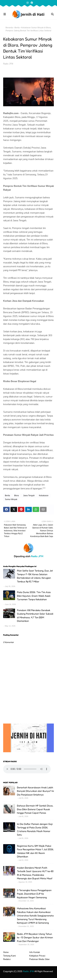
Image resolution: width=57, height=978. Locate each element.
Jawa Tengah (29, 495)
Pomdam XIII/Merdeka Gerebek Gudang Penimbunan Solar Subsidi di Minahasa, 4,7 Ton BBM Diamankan (35, 616)
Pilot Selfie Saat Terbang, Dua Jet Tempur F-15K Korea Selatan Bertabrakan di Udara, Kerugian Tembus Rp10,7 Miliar (35, 576)
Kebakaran (43, 495)
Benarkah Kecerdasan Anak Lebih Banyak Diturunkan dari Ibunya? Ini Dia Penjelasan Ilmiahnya (35, 791)
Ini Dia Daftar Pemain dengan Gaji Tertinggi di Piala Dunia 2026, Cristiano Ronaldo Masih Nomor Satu (35, 829)
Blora (16, 495)
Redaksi (7, 959)
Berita (17, 27)
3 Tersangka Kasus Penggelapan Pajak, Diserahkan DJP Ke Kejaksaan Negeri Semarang (34, 894)
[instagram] (27, 2)
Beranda (9, 27)
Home (6, 952)
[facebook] (31, 2)
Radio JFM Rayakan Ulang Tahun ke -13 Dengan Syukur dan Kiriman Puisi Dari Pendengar (35, 937)
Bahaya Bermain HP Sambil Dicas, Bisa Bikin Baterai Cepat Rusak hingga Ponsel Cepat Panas (35, 809)
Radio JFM (8, 64)
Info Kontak (34, 952)
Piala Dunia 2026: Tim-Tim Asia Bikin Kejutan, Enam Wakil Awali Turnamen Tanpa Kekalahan (34, 596)
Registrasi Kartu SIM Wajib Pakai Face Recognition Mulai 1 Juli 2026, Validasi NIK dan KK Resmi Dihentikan (35, 851)
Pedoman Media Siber (39, 959)
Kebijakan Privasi (37, 956)
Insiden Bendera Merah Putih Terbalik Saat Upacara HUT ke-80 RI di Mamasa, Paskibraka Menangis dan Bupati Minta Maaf (35, 873)
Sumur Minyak (11, 499)
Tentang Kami (9, 956)
